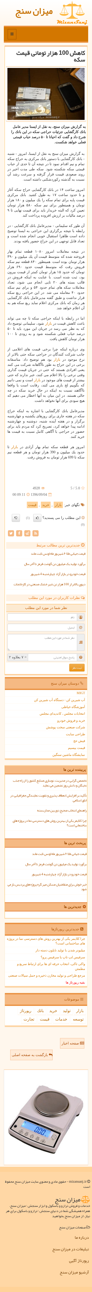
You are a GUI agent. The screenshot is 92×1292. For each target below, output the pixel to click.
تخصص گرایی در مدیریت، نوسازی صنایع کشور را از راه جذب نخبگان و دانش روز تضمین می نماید (50, 783)
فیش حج (79, 741)
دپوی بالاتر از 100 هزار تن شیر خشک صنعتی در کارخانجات (49, 584)
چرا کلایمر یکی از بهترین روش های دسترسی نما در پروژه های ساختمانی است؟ (50, 823)
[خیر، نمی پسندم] (16, 518)
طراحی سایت (75, 734)
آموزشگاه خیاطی (73, 707)
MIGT (81, 693)
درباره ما (82, 1237)
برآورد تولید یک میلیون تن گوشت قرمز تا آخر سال (54, 564)
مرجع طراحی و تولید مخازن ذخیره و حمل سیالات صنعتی (46, 975)
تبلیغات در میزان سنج (70, 1249)
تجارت (29, 1019)
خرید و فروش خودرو (71, 720)
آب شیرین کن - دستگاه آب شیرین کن (59, 700)
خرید (45, 505)
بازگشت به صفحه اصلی (30, 1055)
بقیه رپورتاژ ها (75, 982)
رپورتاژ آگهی (79, 1260)
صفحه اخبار (71, 1043)
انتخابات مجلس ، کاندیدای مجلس (62, 713)
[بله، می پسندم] (37, 518)
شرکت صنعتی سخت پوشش (65, 727)
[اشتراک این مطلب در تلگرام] (27, 533)
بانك (40, 1010)
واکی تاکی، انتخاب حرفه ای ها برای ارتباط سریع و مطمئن (51, 966)
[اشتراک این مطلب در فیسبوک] (19, 533)
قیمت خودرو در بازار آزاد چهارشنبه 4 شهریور (57, 574)
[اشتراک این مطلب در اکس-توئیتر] (11, 533)
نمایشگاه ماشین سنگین (68, 755)
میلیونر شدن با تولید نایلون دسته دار (60, 950)
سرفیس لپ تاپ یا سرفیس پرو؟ (63, 957)
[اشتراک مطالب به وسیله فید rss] (35, 533)
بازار (48, 323)
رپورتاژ (25, 1010)
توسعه (78, 1019)
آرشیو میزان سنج (74, 1272)
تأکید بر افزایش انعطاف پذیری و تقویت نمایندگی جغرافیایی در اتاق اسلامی (48, 798)
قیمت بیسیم (76, 748)
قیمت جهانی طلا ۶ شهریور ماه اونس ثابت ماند (58, 553)
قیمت (32, 505)
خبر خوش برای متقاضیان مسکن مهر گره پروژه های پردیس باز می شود (47, 887)
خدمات (61, 1019)
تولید (67, 1010)
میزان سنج (34, 11)
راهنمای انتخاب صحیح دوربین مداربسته (62, 810)
